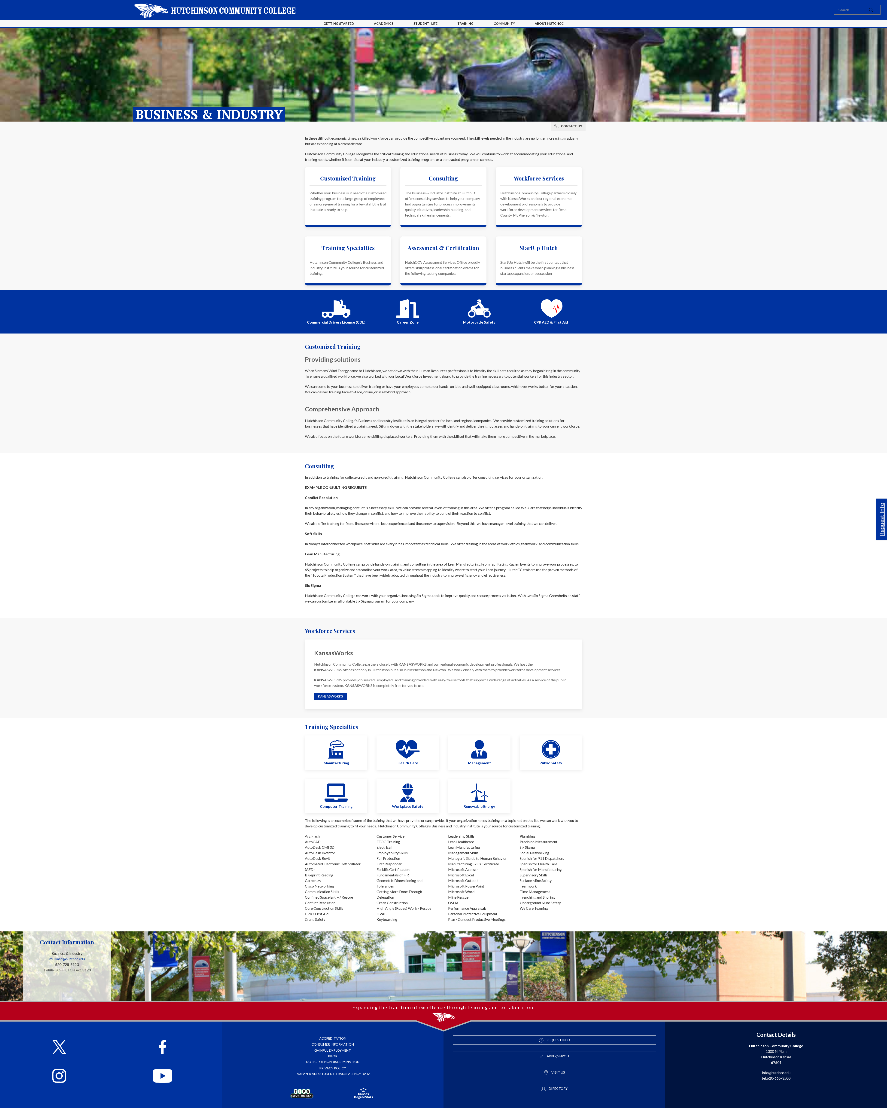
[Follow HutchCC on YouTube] (162, 1076)
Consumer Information (333, 1044)
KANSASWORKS (330, 696)
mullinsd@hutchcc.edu (67, 959)
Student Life (425, 23)
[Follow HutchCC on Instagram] (59, 1076)
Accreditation (332, 1038)
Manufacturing (336, 763)
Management (479, 763)
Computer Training (336, 806)
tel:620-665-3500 (776, 1078)
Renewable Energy (479, 806)
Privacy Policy (332, 1068)
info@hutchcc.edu (776, 1072)
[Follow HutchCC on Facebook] (162, 1047)
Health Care (408, 763)
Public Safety (551, 763)
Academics (383, 23)
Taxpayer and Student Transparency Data (333, 1074)
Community (504, 23)
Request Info (881, 519)
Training (465, 23)
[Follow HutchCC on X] (59, 1047)
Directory (558, 1088)
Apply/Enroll (558, 1056)
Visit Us (558, 1072)
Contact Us (571, 126)
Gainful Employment (332, 1050)
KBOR (332, 1056)
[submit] (870, 10)
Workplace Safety (407, 806)
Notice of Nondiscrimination (332, 1062)
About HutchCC (549, 23)
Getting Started (338, 23)
